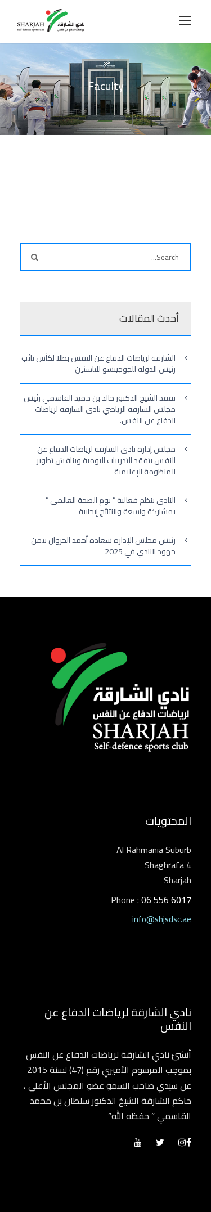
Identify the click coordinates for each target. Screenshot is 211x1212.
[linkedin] (160, 1142)
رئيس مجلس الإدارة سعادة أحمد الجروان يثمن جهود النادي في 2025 (103, 546)
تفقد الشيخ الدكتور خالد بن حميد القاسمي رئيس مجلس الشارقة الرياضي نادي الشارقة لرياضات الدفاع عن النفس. (100, 409)
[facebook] (188, 1142)
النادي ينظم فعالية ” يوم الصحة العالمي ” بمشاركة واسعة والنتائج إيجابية (111, 506)
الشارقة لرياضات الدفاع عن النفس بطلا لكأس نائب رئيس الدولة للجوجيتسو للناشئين (98, 363)
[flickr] (182, 1142)
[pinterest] (138, 1142)
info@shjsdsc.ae (161, 919)
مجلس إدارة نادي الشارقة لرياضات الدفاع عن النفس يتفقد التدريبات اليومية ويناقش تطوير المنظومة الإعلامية (106, 460)
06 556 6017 (166, 899)
